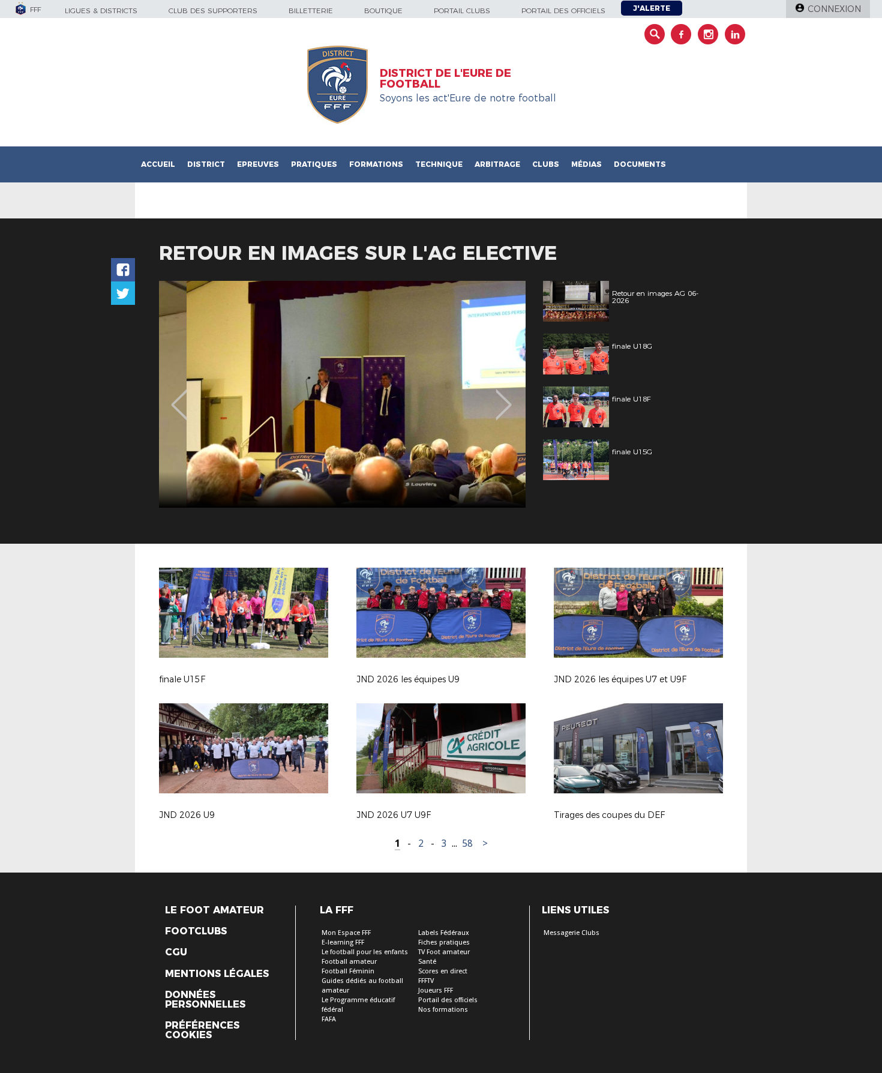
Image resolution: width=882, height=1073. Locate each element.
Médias (586, 164)
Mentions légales (217, 974)
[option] (342, 394)
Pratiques (314, 164)
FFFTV (426, 981)
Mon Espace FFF (346, 933)
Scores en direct (442, 971)
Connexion (834, 9)
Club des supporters (213, 10)
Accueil (158, 164)
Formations (376, 164)
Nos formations (443, 1010)
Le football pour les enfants (365, 952)
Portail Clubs (462, 10)
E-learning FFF (343, 942)
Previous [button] (179, 396)
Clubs (545, 164)
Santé (427, 962)
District (206, 164)
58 (467, 843)
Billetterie (311, 10)
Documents (640, 164)
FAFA (329, 1019)
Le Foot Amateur (214, 910)
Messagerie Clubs (571, 933)
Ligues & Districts (101, 10)
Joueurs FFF (435, 990)
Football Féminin (348, 971)
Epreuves (258, 164)
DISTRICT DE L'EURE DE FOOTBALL (445, 79)
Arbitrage (497, 164)
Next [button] (503, 396)
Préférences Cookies (202, 1030)
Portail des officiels (563, 10)
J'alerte (651, 8)
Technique (439, 164)
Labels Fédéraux (443, 933)
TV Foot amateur (444, 952)
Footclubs (196, 931)
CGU (176, 952)
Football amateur (349, 962)
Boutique (383, 10)
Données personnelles (205, 999)
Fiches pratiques (444, 942)
